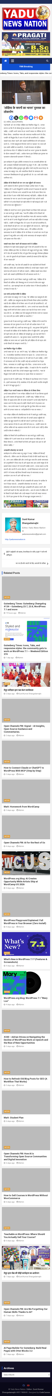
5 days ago (10, 1046)
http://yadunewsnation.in (15, 539)
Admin (23, 613)
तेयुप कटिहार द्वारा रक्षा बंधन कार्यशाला (18, 690)
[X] (16, 118)
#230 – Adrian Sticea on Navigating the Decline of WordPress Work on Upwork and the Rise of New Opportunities (26, 1040)
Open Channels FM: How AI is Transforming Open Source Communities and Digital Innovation (25, 1156)
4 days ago (10, 846)
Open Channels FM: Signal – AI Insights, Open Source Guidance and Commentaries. (24, 729)
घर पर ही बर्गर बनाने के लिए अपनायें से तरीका (31, 563)
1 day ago (10, 658)
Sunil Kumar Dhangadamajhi (30, 521)
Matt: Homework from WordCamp (21, 806)
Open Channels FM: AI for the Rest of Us (24, 842)
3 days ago (10, 735)
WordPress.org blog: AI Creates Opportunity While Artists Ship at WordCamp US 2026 (21, 881)
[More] (41, 118)
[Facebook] (11, 118)
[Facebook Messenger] (31, 118)
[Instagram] (26, 118)
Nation (6, 597)
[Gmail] (36, 118)
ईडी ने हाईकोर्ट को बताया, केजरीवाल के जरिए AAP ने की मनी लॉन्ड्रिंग (26, 553)
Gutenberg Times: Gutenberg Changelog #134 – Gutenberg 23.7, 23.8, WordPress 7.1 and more (25, 606)
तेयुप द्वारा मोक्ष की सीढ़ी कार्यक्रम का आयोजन (21, 1273)
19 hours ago (11, 613)
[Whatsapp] (21, 118)
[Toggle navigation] (12, 61)
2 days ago (10, 694)
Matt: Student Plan (13, 1117)
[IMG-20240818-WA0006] (26, 502)
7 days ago (10, 1277)
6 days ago (10, 1121)
